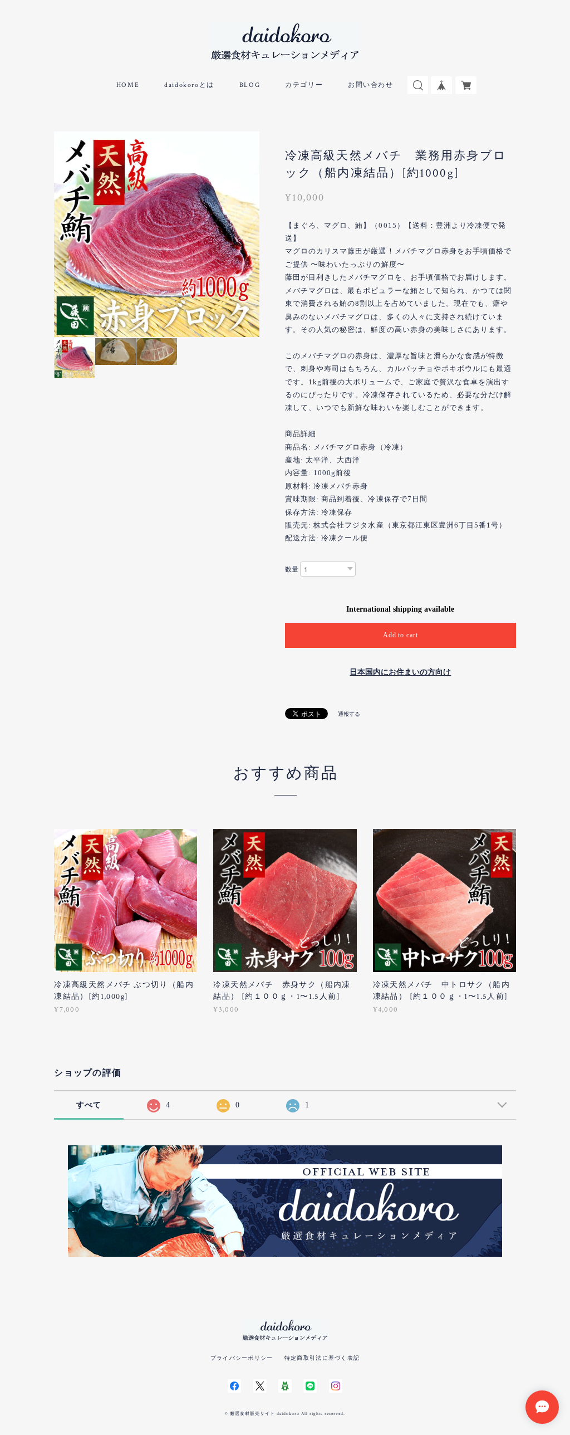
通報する (349, 714)
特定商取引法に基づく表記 (322, 1358)
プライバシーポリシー (241, 1358)
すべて (89, 1105)
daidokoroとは (189, 85)
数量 (291, 569)
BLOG (249, 85)
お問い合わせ (371, 85)
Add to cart (401, 635)
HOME (127, 85)
